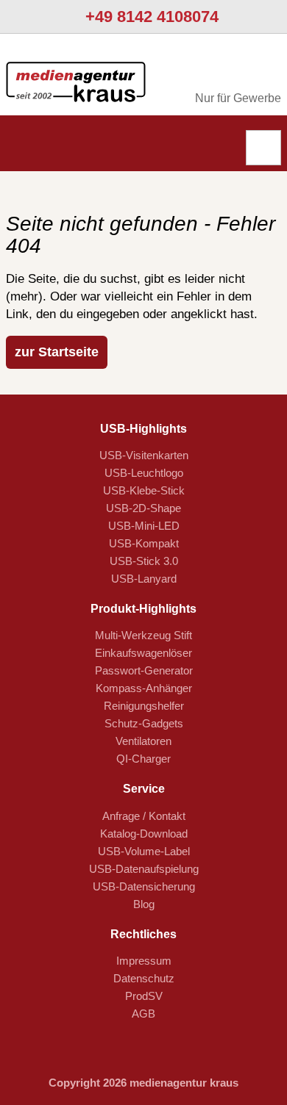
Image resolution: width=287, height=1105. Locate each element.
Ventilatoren (143, 741)
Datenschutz (143, 978)
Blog (144, 904)
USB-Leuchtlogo (143, 473)
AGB (143, 1013)
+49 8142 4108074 (150, 16)
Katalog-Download (144, 833)
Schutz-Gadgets (143, 723)
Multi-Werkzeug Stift (143, 635)
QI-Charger (143, 758)
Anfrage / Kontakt (143, 816)
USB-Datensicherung (144, 886)
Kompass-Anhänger (144, 688)
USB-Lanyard (144, 578)
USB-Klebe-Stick (144, 490)
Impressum (143, 960)
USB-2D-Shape (143, 508)
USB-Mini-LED (144, 525)
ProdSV (144, 996)
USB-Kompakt (144, 543)
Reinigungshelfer (144, 705)
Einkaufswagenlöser (143, 653)
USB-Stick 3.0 (144, 561)
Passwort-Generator (144, 670)
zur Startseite (57, 352)
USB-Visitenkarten (143, 455)
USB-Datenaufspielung (144, 869)
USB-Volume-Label (144, 851)
